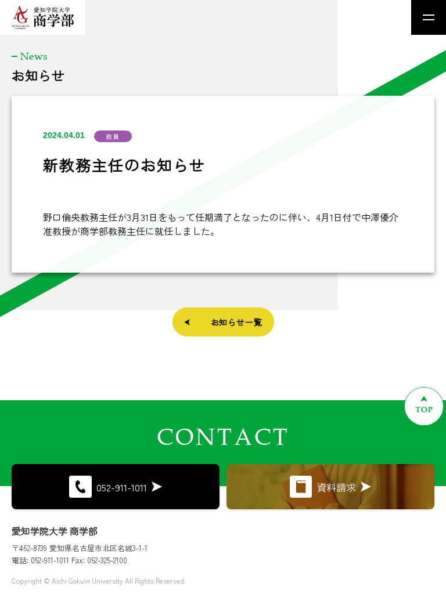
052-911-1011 (121, 487)
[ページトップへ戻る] (424, 406)
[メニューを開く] (428, 17)
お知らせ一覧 (236, 322)
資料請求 (336, 487)
